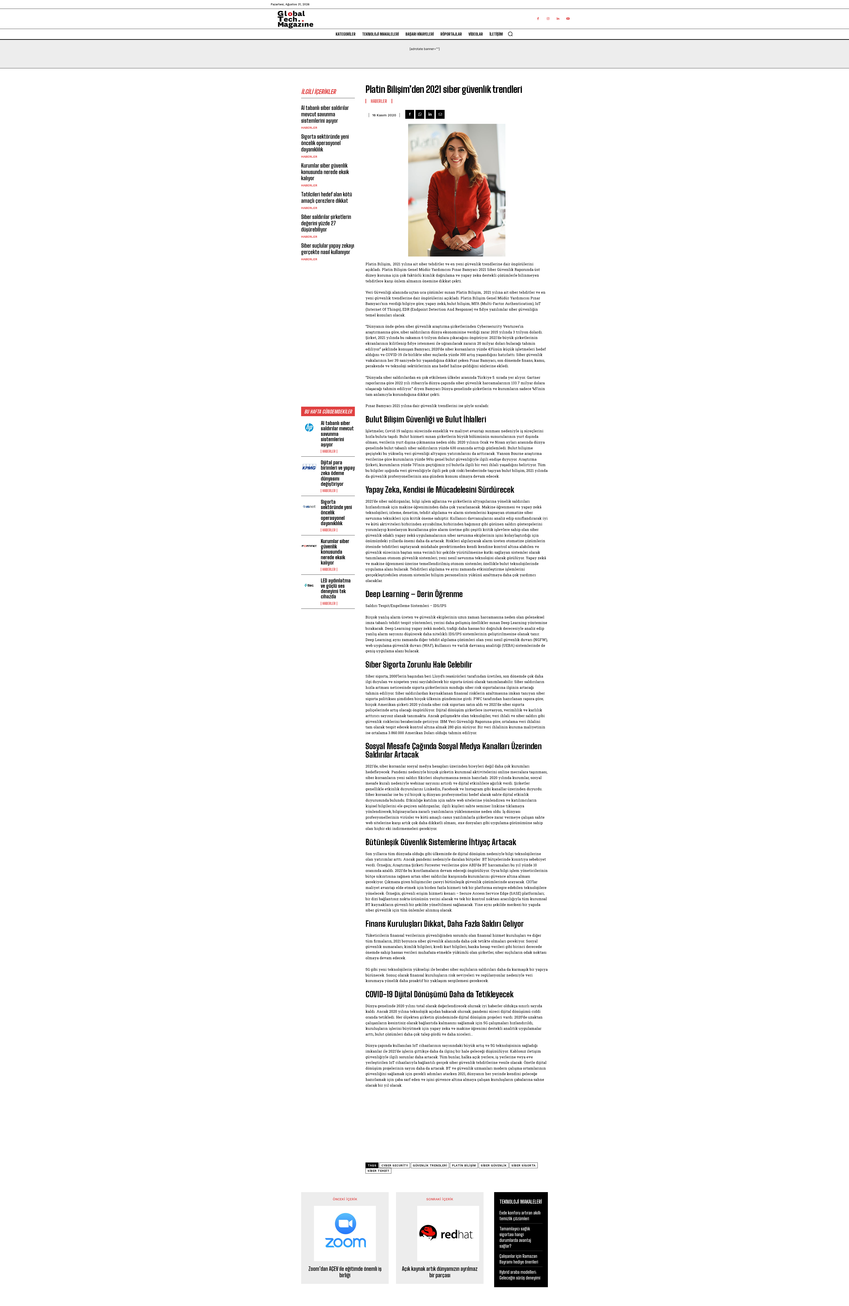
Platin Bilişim (464, 1165)
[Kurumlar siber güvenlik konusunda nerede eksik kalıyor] (309, 546)
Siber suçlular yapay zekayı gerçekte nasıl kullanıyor (327, 248)
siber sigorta (523, 1165)
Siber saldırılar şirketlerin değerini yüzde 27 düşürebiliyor (326, 223)
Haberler (309, 127)
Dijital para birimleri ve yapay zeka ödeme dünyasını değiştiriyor (338, 473)
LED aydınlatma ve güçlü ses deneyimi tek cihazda (336, 589)
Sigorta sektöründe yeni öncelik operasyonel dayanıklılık (325, 143)
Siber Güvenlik (494, 1165)
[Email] (440, 114)
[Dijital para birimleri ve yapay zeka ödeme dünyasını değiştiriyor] (309, 467)
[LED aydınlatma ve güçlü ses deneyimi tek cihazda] (309, 585)
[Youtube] (568, 19)
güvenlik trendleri (430, 1165)
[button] (510, 34)
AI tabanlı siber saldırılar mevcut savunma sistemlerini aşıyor (325, 114)
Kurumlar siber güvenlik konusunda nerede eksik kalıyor (325, 172)
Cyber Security (394, 1165)
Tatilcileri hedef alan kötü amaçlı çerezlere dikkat (326, 197)
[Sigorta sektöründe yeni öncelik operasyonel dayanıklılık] (309, 506)
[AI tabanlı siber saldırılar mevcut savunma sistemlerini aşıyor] (309, 428)
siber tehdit (378, 1170)
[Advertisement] (328, 333)
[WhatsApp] (419, 114)
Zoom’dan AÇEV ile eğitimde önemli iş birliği (345, 1272)
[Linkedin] (558, 19)
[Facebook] (538, 19)
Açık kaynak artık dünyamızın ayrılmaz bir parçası (440, 1272)
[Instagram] (548, 19)
